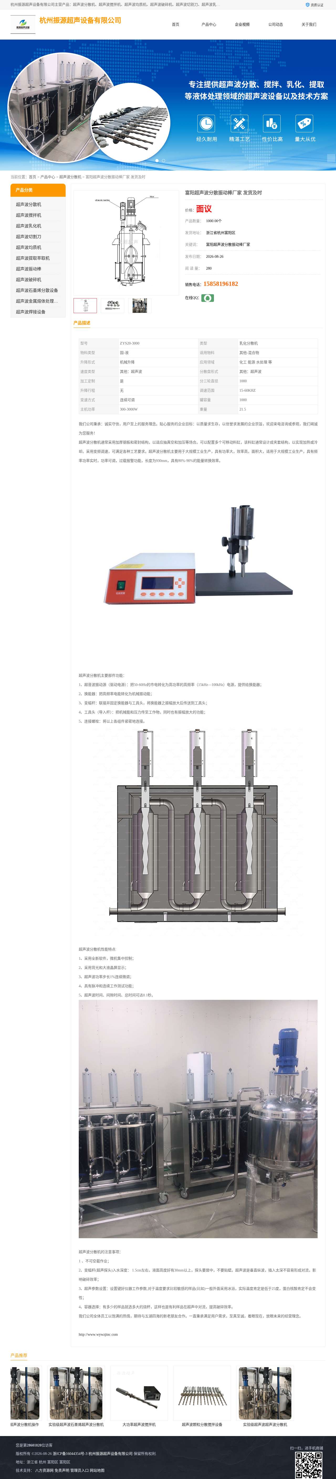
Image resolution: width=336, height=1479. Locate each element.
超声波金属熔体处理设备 (39, 301)
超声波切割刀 (28, 236)
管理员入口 (79, 1470)
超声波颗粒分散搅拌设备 (117, 1425)
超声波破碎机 (28, 279)
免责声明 (62, 1470)
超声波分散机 (70, 177)
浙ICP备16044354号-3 (70, 1454)
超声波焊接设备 (30, 312)
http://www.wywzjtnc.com (98, 1334)
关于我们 (309, 24)
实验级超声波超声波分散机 (180, 1425)
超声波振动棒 (28, 269)
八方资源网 (44, 1470)
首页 (175, 24)
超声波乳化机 (28, 226)
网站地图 (97, 1470)
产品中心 (209, 24)
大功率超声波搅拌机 (53, 1425)
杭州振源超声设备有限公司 (110, 1454)
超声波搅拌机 (28, 215)
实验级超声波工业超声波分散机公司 (243, 1425)
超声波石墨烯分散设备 (37, 290)
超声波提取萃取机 (33, 258)
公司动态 (275, 24)
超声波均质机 (28, 247)
